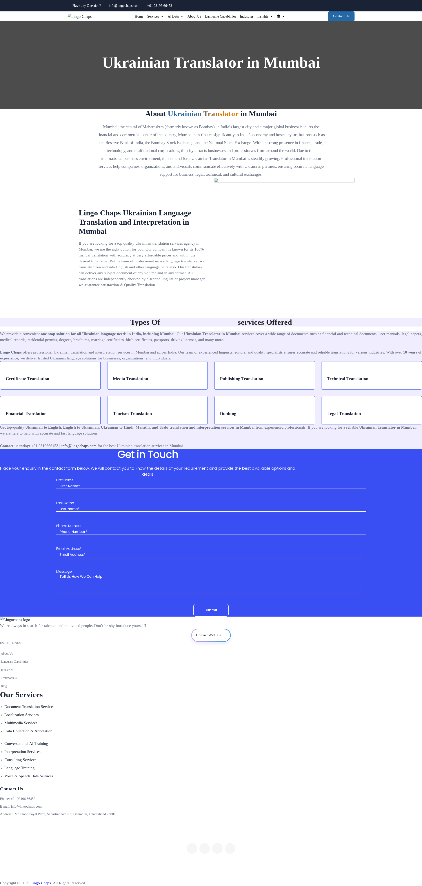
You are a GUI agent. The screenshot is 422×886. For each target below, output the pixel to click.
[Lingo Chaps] (80, 16)
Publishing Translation (241, 378)
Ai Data (173, 16)
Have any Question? (87, 5)
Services (153, 16)
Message (64, 571)
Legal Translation (344, 413)
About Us (194, 16)
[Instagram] (217, 848)
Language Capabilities (220, 16)
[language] (280, 16)
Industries (246, 16)
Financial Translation (26, 413)
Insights (262, 16)
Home (139, 16)
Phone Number (69, 526)
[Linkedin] (230, 848)
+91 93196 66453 (159, 5)
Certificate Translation (27, 378)
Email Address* (69, 549)
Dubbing (228, 413)
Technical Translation (347, 378)
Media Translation (130, 378)
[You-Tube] (204, 848)
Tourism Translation (132, 413)
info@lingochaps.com (124, 5)
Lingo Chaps (40, 883)
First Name (65, 480)
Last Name (65, 503)
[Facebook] (192, 848)
